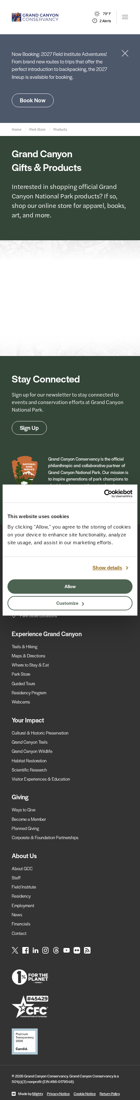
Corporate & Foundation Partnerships (45, 837)
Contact (19, 933)
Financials (21, 924)
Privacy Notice (58, 1093)
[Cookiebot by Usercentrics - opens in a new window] (104, 493)
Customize (67, 603)
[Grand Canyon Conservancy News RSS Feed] (87, 950)
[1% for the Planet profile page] (70, 977)
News (17, 914)
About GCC (22, 868)
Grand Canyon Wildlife (32, 751)
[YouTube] (66, 950)
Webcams (21, 702)
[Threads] (56, 950)
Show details (107, 567)
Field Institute (24, 887)
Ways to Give (23, 809)
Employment (23, 905)
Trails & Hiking (24, 646)
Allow (70, 586)
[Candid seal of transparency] (70, 1041)
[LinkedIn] (35, 950)
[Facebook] (25, 950)
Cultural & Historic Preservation (40, 733)
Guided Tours (23, 683)
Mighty (37, 1093)
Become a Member (29, 819)
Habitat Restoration (29, 760)
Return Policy (110, 1093)
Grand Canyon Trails (30, 742)
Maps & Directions (28, 655)
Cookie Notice (85, 1093)
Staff (16, 877)
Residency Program (29, 692)
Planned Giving (25, 828)
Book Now (33, 100)
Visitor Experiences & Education (41, 779)
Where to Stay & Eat (30, 665)
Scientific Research (29, 770)
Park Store (21, 674)
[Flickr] (77, 950)
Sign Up (29, 428)
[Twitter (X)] (15, 950)
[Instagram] (45, 950)
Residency (21, 896)
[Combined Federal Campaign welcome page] (70, 1006)
